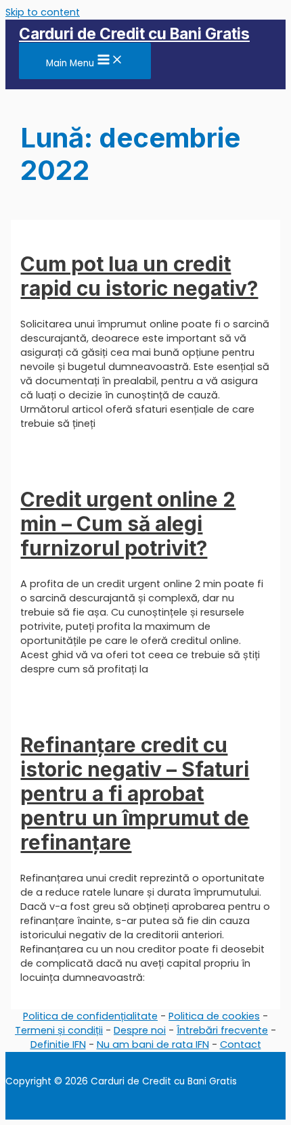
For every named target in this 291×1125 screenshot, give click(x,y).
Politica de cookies (214, 1016)
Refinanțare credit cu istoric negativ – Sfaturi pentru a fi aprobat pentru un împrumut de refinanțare (134, 793)
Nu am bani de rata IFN (153, 1044)
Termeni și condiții (59, 1030)
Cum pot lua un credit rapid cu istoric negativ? (139, 276)
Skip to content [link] (42, 12)
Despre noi (140, 1030)
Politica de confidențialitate (90, 1016)
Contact (240, 1044)
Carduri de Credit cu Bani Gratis (134, 33)
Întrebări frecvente (222, 1030)
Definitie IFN (58, 1044)
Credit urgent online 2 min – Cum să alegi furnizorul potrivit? (128, 523)
